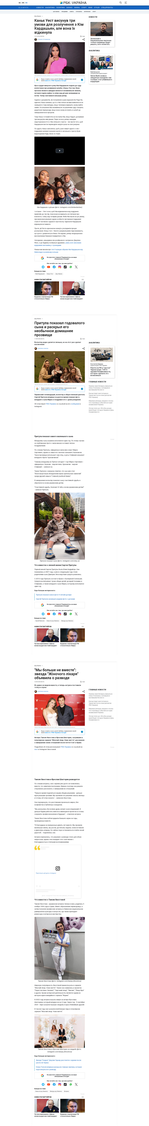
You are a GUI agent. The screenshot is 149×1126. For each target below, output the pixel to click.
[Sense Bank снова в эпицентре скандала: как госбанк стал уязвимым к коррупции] (101, 63)
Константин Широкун (96, 364)
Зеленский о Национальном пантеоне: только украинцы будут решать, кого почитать (101, 41)
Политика (60, 7)
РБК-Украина (51, 404)
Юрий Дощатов (95, 72)
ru (26, 3)
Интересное (87, 11)
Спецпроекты (107, 7)
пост (36, 749)
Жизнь (77, 7)
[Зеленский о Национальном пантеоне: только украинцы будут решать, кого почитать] (101, 29)
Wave (90, 7)
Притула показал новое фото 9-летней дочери (53, 595)
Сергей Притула (39, 621)
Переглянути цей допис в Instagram (46, 873)
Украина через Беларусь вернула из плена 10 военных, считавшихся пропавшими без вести (100, 388)
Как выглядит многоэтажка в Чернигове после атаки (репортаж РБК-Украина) (100, 395)
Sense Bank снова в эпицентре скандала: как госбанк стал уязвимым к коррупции (101, 78)
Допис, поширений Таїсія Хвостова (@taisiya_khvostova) (58, 895)
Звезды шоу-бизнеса (67, 621)
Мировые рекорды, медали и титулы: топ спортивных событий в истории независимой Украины (101, 402)
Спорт (84, 7)
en (23, 3)
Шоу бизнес (56, 11)
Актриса (66, 1091)
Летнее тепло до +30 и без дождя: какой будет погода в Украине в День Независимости (101, 410)
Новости (40, 7)
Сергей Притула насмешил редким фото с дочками (55, 599)
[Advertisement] (59, 421)
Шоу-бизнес (59, 274)
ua (20, 3)
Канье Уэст (50, 274)
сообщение (75, 404)
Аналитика (50, 7)
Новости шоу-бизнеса (53, 621)
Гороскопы (79, 11)
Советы (72, 11)
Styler (97, 7)
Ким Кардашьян (40, 274)
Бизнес (69, 7)
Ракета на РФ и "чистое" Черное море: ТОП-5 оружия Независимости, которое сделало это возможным (100, 371)
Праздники (65, 11)
